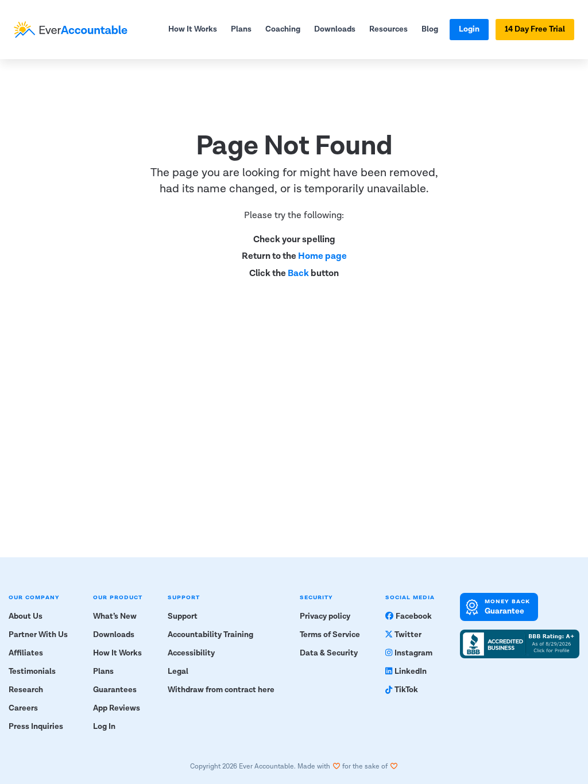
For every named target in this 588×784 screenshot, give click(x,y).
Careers (23, 708)
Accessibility (191, 653)
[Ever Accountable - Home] (70, 29)
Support (183, 616)
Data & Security (329, 653)
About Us (25, 616)
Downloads (334, 29)
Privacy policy (325, 616)
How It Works (192, 29)
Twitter (407, 635)
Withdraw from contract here (221, 690)
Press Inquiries (36, 726)
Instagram (413, 653)
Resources (388, 29)
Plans (241, 29)
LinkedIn (410, 671)
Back (298, 273)
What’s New (115, 616)
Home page (322, 256)
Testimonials (32, 671)
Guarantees (115, 690)
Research (26, 690)
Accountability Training (210, 635)
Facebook (414, 616)
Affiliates (26, 653)
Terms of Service (330, 635)
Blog (429, 29)
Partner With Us (38, 635)
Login (469, 29)
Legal (178, 671)
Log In (104, 726)
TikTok (406, 690)
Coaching (282, 29)
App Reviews (116, 708)
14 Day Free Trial (535, 29)
